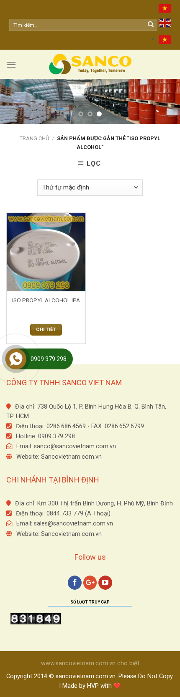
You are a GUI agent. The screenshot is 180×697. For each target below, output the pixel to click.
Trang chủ (34, 138)
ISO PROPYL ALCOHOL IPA (46, 300)
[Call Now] (15, 358)
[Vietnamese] (165, 8)
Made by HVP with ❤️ (91, 685)
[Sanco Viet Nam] (90, 64)
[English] (165, 22)
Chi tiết (46, 329)
